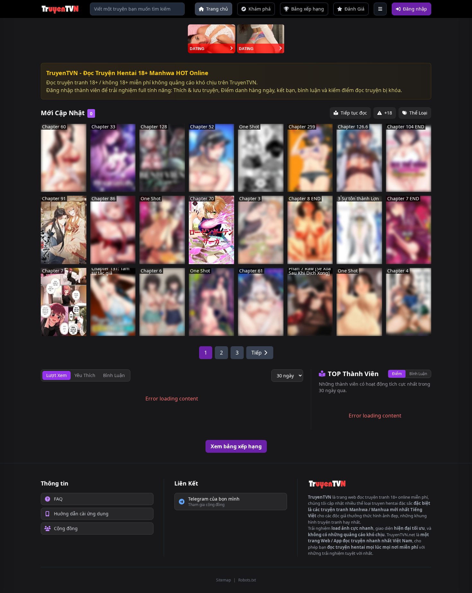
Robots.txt (247, 580)
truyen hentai (385, 503)
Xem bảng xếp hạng (236, 446)
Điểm (397, 373)
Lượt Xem (56, 375)
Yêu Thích (84, 375)
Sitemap (223, 580)
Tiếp (256, 352)
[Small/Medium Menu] (380, 9)
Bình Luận (418, 373)
